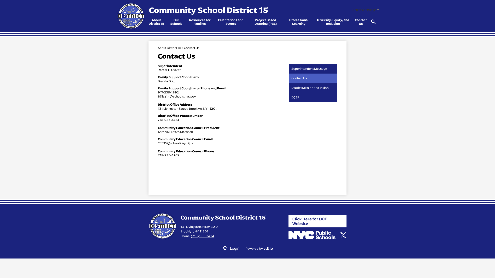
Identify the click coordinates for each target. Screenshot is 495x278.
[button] (156, 22)
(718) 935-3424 (202, 236)
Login (231, 248)
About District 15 (169, 48)
